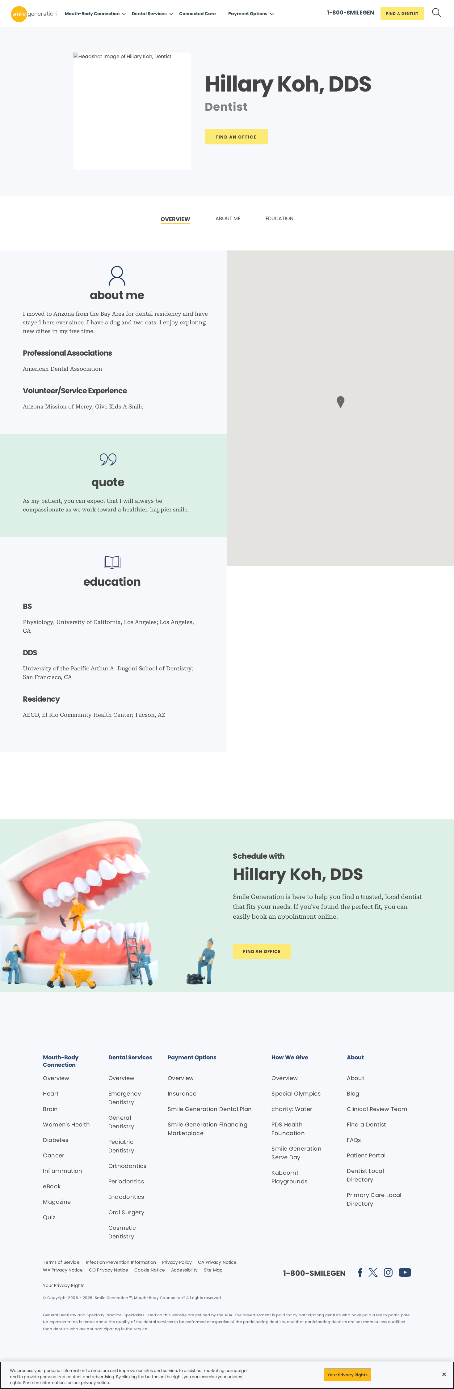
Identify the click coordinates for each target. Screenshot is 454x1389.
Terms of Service (61, 1262)
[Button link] (436, 14)
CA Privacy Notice (217, 1262)
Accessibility (184, 1270)
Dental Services (149, 14)
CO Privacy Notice (108, 1270)
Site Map (213, 1270)
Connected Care (197, 14)
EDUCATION (279, 218)
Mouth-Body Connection (92, 14)
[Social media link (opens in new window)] (360, 1273)
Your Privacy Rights (63, 1286)
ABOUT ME (228, 218)
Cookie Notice (149, 1270)
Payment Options (247, 14)
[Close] (444, 1374)
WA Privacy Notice (62, 1270)
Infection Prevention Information (121, 1262)
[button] (341, 401)
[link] (175, 219)
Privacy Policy (177, 1262)
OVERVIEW (175, 219)
